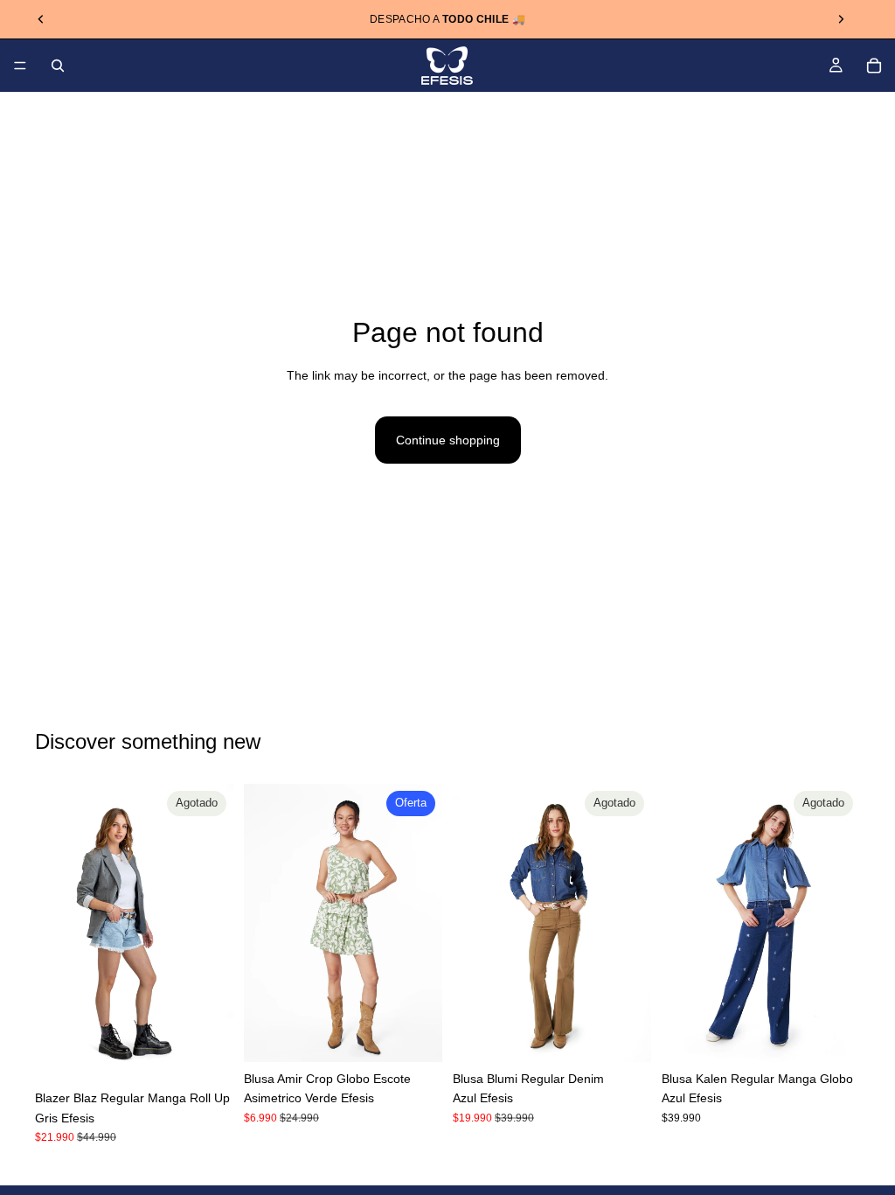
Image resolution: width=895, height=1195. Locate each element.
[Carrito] (874, 65)
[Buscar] (57, 65)
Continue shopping (448, 440)
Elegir (430, 1035)
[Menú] (20, 65)
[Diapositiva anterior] (41, 19)
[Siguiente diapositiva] (841, 19)
